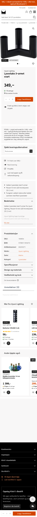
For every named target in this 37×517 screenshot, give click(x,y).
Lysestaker (32, 22)
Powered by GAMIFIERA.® (10, 295)
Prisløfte (10, 169)
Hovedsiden (5, 22)
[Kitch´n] (3, 12)
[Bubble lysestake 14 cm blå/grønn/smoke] (15, 365)
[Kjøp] (8, 343)
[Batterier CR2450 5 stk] (15, 316)
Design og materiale (13, 269)
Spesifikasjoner (11, 264)
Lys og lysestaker (22, 22)
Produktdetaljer (11, 233)
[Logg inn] (26, 12)
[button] (33, 64)
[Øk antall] (13, 99)
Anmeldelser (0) (11, 287)
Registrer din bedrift (11, 506)
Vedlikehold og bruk (12, 275)
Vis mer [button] (6, 223)
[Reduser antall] (6, 99)
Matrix (21, 255)
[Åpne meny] (34, 12)
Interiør (12, 22)
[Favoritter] (4, 343)
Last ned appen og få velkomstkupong (14, 174)
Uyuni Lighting (9, 71)
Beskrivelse (9, 200)
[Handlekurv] (30, 12)
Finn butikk (22, 8)
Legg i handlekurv (24, 99)
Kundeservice (32, 8)
